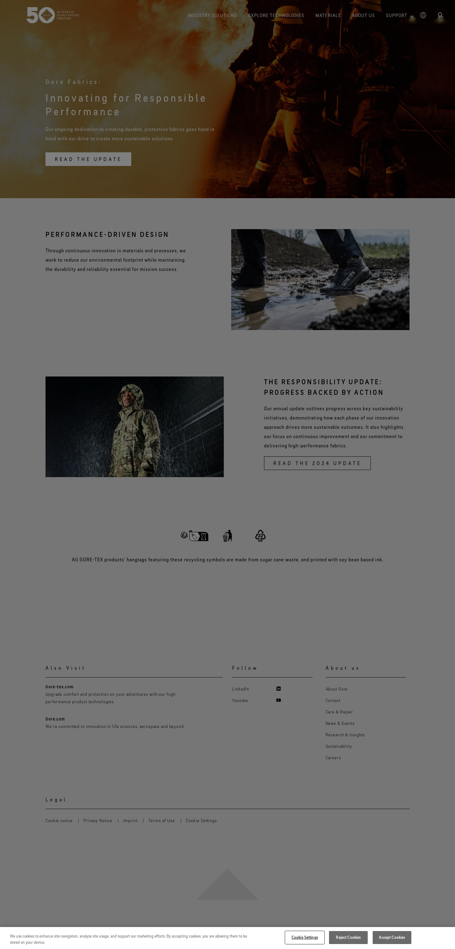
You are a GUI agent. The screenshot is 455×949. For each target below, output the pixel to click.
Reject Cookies (348, 937)
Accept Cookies (392, 937)
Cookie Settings (305, 937)
